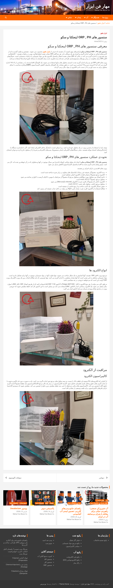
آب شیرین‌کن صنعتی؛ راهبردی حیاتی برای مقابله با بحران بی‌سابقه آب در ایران (97, 512)
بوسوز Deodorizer (18, 508)
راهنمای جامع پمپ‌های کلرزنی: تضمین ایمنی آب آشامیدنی (70, 511)
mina (96, 41)
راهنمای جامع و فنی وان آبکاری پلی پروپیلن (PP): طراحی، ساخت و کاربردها (15, 542)
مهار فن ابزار (98, 6)
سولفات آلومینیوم (15, 478)
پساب (79, 17)
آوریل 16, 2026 (49, 511)
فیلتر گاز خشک (74, 540)
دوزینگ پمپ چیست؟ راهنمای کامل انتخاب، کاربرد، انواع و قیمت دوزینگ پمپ (15, 551)
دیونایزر (101, 478)
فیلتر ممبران (103, 503)
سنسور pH (48, 559)
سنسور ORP (47, 565)
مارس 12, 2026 (22, 511)
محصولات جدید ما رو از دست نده (93, 487)
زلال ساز (76, 563)
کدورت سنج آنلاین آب (44, 556)
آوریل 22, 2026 (76, 517)
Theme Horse (64, 584)
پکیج (46, 503)
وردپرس (43, 584)
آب (87, 17)
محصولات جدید (94, 503)
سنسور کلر (48, 562)
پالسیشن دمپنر (47, 508)
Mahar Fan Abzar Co (101, 522)
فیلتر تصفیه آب (100, 500)
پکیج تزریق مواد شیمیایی (71, 543)
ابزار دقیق (103, 33)
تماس (70, 17)
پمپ (79, 503)
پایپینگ (51, 503)
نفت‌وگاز (96, 17)
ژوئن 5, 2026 (103, 520)
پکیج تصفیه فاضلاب (100, 540)
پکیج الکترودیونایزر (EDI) (71, 560)
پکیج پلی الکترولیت (73, 557)
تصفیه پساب (23, 503)
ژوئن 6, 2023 (102, 41)
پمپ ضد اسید (47, 540)
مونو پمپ (48, 543)
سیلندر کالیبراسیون (73, 546)
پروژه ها (105, 17)
